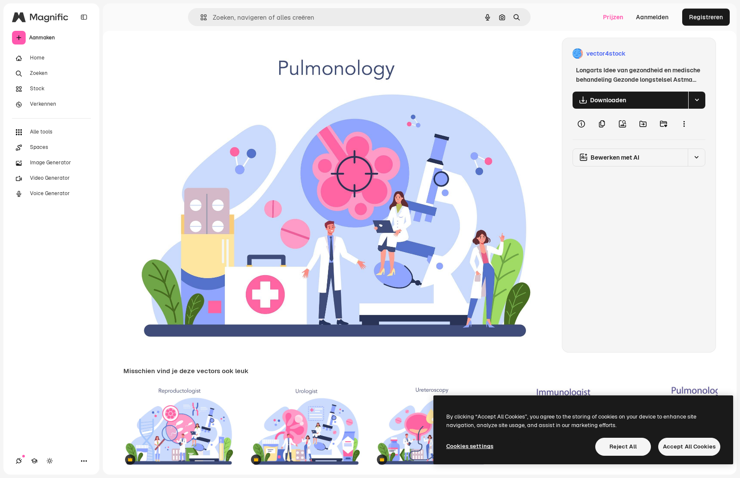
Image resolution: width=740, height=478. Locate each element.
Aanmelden (652, 17)
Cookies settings (469, 446)
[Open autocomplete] (200, 17)
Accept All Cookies (689, 446)
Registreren (706, 17)
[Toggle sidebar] (84, 17)
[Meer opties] (683, 124)
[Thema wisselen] (50, 461)
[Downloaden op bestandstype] (696, 100)
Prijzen (613, 17)
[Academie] (34, 461)
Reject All (623, 446)
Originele (179, 54)
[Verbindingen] (19, 461)
